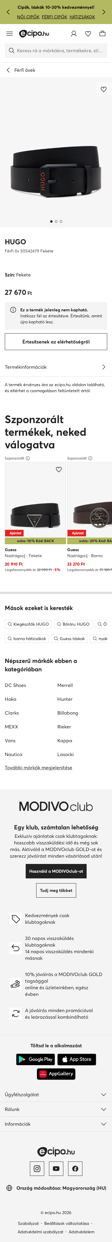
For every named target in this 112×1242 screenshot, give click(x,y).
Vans (10, 740)
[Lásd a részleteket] (103, 367)
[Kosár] (102, 33)
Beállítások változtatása (66, 1223)
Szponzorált (14, 458)
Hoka (10, 699)
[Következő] (103, 12)
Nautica (13, 754)
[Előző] (8, 12)
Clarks (12, 713)
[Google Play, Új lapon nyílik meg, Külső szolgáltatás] (35, 1060)
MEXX (11, 727)
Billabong (67, 713)
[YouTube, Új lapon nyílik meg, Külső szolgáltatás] (56, 1168)
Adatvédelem (81, 1231)
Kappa (64, 740)
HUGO (15, 241)
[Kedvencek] (88, 33)
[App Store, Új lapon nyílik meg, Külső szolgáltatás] (76, 1060)
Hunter (65, 699)
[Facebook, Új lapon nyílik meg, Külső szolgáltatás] (75, 1168)
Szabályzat (28, 1223)
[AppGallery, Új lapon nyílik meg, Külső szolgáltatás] (56, 1074)
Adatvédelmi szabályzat (40, 1231)
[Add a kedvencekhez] (104, 89)
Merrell (65, 685)
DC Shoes (15, 685)
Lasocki (65, 754)
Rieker (64, 727)
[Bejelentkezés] (74, 33)
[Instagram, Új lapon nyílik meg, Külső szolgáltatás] (37, 1168)
